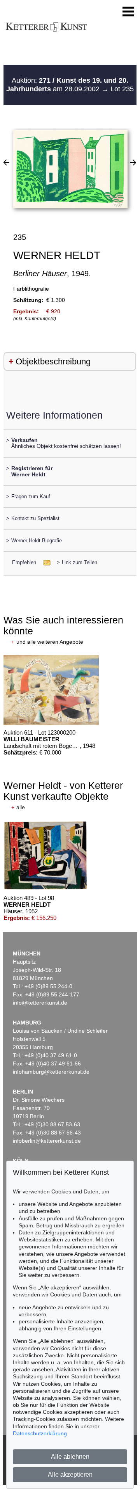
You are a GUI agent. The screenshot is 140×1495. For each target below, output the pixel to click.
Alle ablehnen (70, 1456)
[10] (6, 162)
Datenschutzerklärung (40, 1433)
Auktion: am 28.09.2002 (67, 84)
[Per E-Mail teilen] (44, 562)
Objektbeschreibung (53, 361)
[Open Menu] (128, 11)
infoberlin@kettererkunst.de (47, 1141)
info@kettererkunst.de (40, 1003)
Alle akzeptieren (70, 1474)
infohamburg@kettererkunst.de (51, 1072)
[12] (133, 162)
